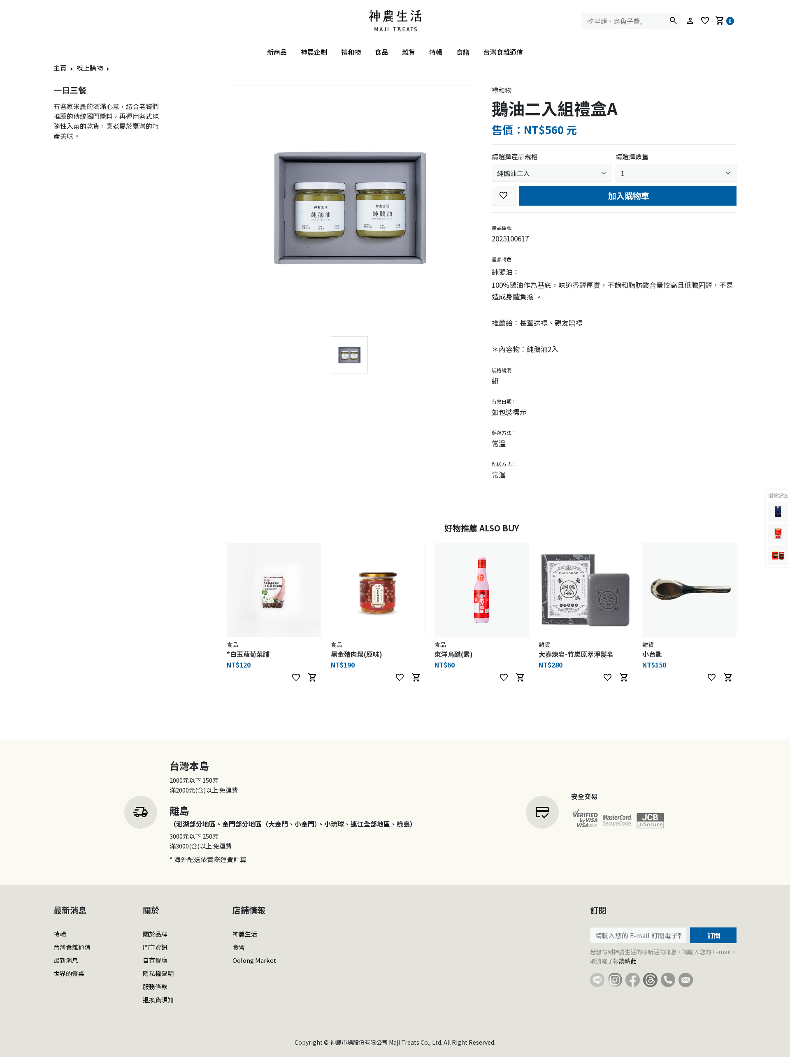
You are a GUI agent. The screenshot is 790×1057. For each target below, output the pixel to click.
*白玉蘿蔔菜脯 (248, 654)
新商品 (277, 52)
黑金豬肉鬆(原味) (356, 654)
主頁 (60, 68)
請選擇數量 (632, 156)
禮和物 (351, 52)
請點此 (627, 961)
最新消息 (65, 960)
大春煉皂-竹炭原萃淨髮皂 (576, 654)
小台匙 (652, 654)
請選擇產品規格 (515, 156)
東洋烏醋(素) (453, 654)
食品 (381, 52)
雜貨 (408, 52)
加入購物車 (627, 196)
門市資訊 (155, 947)
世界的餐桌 (68, 973)
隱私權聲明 (158, 973)
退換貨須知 (158, 999)
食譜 (462, 52)
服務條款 (155, 986)
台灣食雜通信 (503, 52)
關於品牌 (155, 934)
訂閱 (713, 935)
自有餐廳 (155, 960)
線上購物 (90, 68)
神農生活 (244, 934)
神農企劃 (314, 52)
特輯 (435, 52)
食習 (238, 947)
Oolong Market (254, 960)
